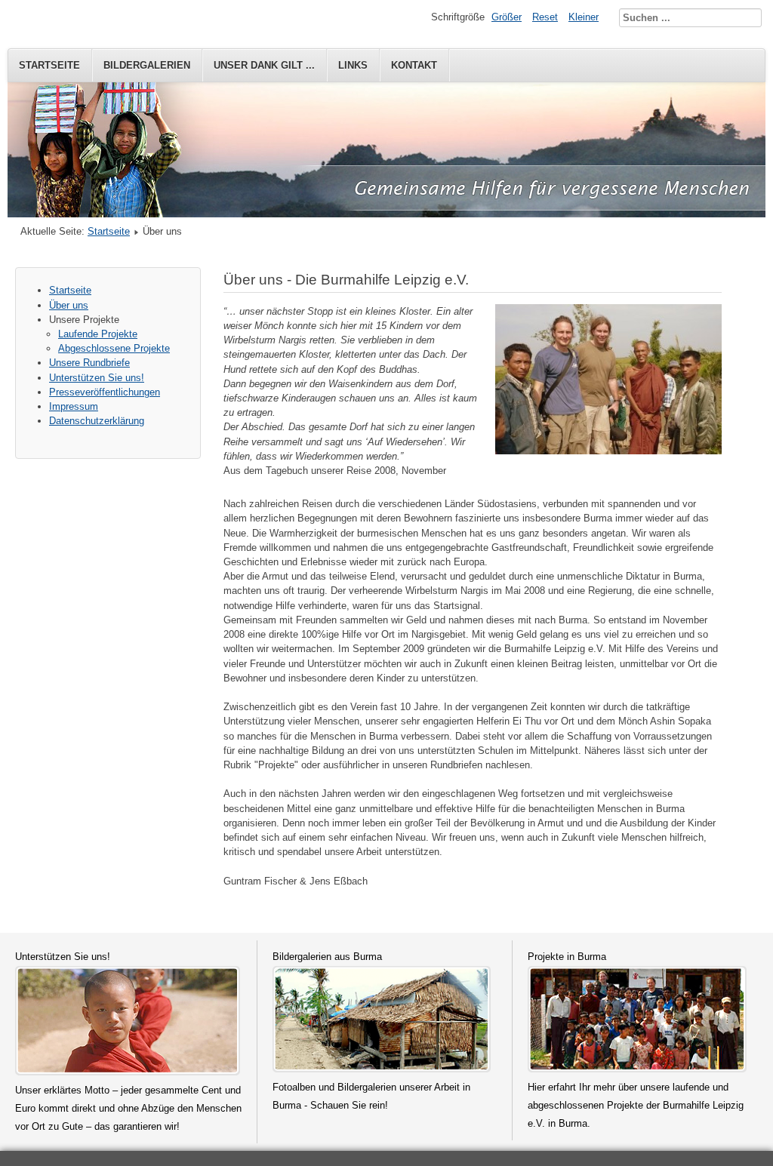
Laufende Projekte (97, 334)
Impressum (73, 406)
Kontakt (414, 65)
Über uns (68, 305)
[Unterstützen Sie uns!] (127, 1072)
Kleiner (583, 17)
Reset (545, 17)
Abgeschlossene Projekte (114, 348)
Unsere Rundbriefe (89, 362)
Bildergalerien (146, 65)
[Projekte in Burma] (637, 1069)
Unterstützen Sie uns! (96, 377)
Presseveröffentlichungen (104, 392)
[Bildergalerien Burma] (382, 1069)
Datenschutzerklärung (96, 420)
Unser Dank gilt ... (264, 65)
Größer (506, 17)
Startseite (49, 65)
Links (353, 65)
